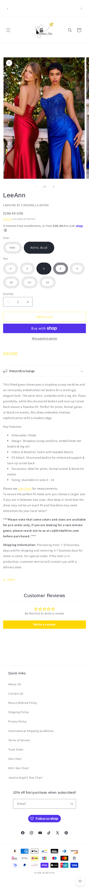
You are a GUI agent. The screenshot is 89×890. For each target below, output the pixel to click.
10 (14, 284)
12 (33, 284)
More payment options (44, 338)
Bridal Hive (49, 872)
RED (16, 250)
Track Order (16, 749)
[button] (8, 30)
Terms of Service (19, 740)
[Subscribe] (71, 804)
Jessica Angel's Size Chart (25, 777)
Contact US (15, 693)
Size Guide (10, 353)
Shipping (7, 219)
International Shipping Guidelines (31, 731)
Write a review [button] (44, 624)
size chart (25, 488)
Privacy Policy (17, 721)
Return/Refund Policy (22, 703)
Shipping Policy (18, 712)
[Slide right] (53, 186)
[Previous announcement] (7, 8)
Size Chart (15, 759)
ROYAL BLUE (39, 248)
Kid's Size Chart (18, 768)
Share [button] (11, 579)
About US (14, 684)
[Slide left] (35, 186)
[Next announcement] (81, 8)
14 (51, 284)
